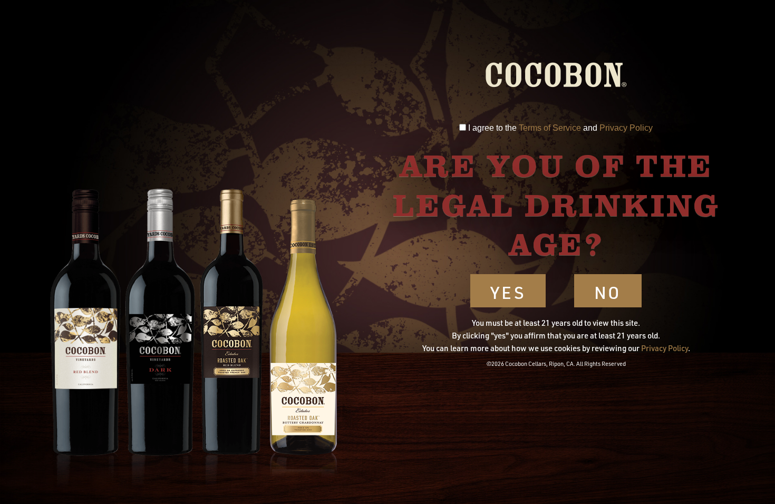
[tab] (462, 127)
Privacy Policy (626, 127)
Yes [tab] (508, 292)
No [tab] (608, 292)
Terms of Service (550, 127)
